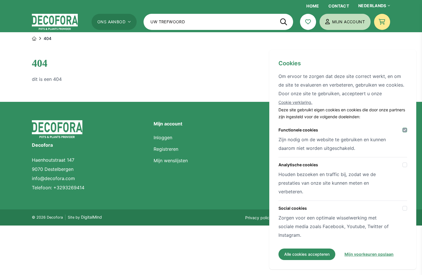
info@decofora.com (53, 178)
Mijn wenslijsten (171, 160)
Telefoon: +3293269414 (58, 187)
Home (312, 5)
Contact (338, 5)
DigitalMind (91, 217)
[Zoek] (283, 22)
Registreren (166, 149)
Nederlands (372, 5)
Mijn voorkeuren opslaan (369, 254)
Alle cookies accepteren (307, 254)
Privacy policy (258, 217)
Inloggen (163, 137)
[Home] (34, 38)
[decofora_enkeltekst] (55, 22)
